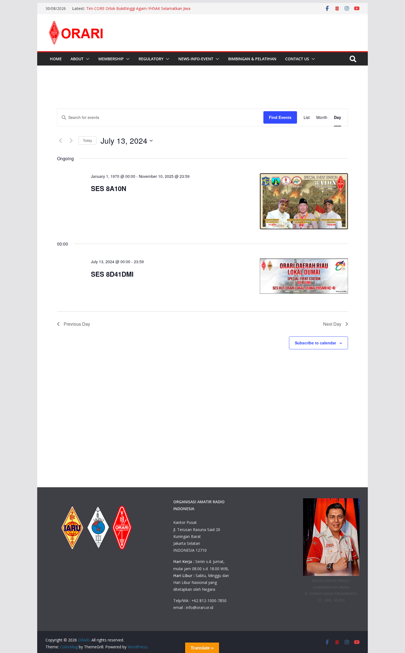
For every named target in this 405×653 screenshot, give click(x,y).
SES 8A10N (108, 188)
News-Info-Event (195, 58)
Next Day (332, 324)
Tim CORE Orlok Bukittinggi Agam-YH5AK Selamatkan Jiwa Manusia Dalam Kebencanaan (138, 11)
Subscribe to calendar (315, 342)
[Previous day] (60, 140)
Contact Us (297, 58)
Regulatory (151, 58)
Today (87, 140)
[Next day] (71, 140)
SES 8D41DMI (112, 274)
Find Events (280, 117)
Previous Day (77, 324)
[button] (86, 59)
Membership (111, 58)
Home (56, 58)
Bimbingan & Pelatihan (252, 58)
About (77, 58)
